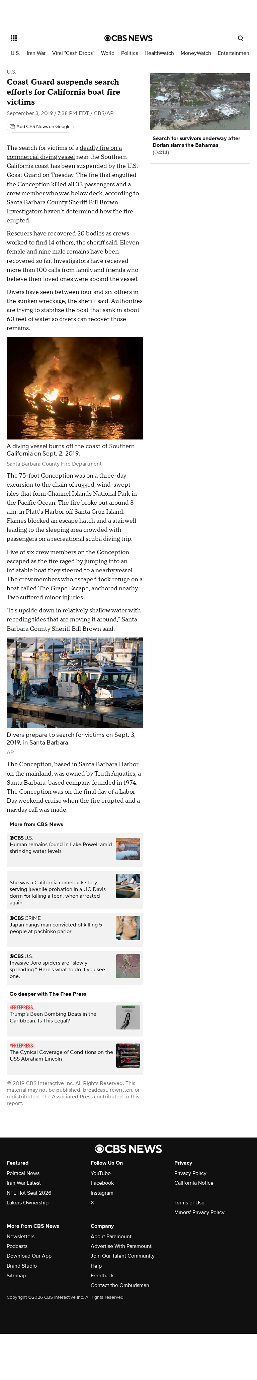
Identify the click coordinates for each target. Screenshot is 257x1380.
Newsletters (20, 1236)
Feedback (102, 1275)
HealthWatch (159, 53)
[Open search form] (241, 38)
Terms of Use (189, 1202)
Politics (129, 53)
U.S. (15, 53)
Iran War (36, 53)
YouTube (101, 1173)
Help (96, 1266)
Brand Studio (22, 1266)
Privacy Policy (190, 1173)
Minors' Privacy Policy (199, 1212)
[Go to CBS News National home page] (128, 38)
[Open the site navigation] (50, 38)
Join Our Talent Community (123, 1256)
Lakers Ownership (28, 1202)
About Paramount (111, 1236)
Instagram (102, 1193)
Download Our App (29, 1256)
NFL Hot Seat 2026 (29, 1193)
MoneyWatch (196, 53)
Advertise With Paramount (121, 1246)
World (107, 53)
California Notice (193, 1183)
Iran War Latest (24, 1183)
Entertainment (234, 53)
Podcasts (17, 1246)
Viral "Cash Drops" (73, 53)
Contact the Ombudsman (120, 1285)
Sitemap (16, 1275)
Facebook (102, 1183)
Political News (23, 1173)
